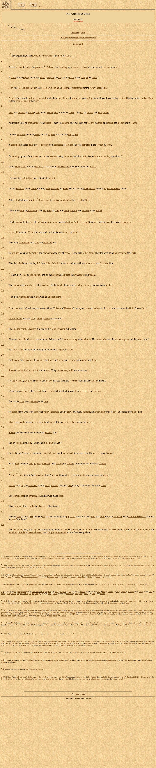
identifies (82, 592)
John (11, 88)
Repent (73, 210)
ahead (85, 67)
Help (41, 6)
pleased (92, 166)
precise (83, 660)
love (68, 603)
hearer (75, 643)
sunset (38, 391)
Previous (75, 33)
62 (126, 565)
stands (79, 645)
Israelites (4, 614)
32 (2, 386)
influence (98, 652)
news (41, 565)
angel (140, 612)
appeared (30, 88)
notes (45, 634)
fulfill (105, 603)
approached (17, 380)
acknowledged (23, 101)
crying (26, 77)
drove (30, 178)
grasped (28, 380)
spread (21, 349)
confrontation (87, 610)
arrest (9, 625)
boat (115, 253)
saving (137, 575)
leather (50, 112)
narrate (18, 634)
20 (2, 258)
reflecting (61, 660)
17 (2, 227)
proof (14, 519)
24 (2, 302)
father (48, 263)
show (72, 516)
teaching (46, 285)
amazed (21, 339)
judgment (20, 594)
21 (2, 268)
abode (39, 612)
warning (19, 506)
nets (96, 222)
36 (2, 427)
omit (34, 567)
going (89, 98)
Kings (57, 584)
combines (88, 641)
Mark (33, 556)
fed (81, 112)
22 (2, 280)
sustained (150, 614)
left (38, 263)
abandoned (24, 242)
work (126, 610)
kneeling (40, 475)
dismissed (42, 506)
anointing (109, 601)
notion (69, 660)
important (18, 567)
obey (140, 339)
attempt (40, 660)
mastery (114, 660)
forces (110, 614)
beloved (61, 166)
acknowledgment (34, 603)
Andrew (77, 222)
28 (2, 344)
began (36, 529)
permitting (100, 411)
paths (94, 77)
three (66, 556)
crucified (67, 565)
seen (119, 575)
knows (67, 652)
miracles (101, 641)
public (147, 623)
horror (10, 612)
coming (65, 123)
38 (2, 448)
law (2, 679)
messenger (76, 67)
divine (50, 601)
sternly (31, 506)
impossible (113, 529)
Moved (12, 485)
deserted (66, 422)
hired (88, 263)
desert (42, 77)
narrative (125, 643)
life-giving (17, 592)
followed (47, 242)
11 (2, 161)
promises (112, 625)
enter (133, 529)
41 (2, 480)
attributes (19, 575)
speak (116, 411)
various (46, 411)
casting (85, 222)
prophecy (27, 575)
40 (2, 468)
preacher (132, 556)
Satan (65, 188)
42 (2, 490)
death (55, 615)
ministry (113, 575)
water (37, 134)
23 (2, 290)
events (70, 556)
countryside (41, 98)
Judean (31, 98)
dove (95, 156)
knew (135, 411)
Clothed (7, 584)
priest (92, 516)
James (50, 253)
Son (60, 55)
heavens (53, 156)
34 (2, 406)
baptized (123, 98)
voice (13, 77)
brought (50, 391)
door (46, 401)
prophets (104, 643)
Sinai (55, 594)
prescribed (140, 516)
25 (2, 313)
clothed (21, 112)
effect (6, 643)
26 (2, 323)
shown (110, 677)
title (47, 556)
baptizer (126, 556)
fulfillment (32, 210)
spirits (126, 339)
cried (16, 308)
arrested (32, 200)
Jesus (44, 55)
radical (81, 610)
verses (13, 634)
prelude (128, 575)
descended (24, 610)
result (75, 610)
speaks (68, 584)
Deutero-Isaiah (26, 577)
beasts (92, 188)
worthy (90, 123)
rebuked (18, 318)
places (39, 532)
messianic (113, 603)
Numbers (130, 677)
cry (58, 329)
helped (49, 380)
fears (73, 652)
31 (2, 375)
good (37, 565)
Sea (31, 222)
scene (126, 623)
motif (66, 612)
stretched (32, 485)
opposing (95, 660)
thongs (121, 123)
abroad (91, 529)
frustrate (120, 610)
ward (46, 660)
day (25, 641)
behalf (150, 592)
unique (51, 603)
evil (121, 614)
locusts (90, 112)
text (40, 575)
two (76, 677)
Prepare (50, 77)
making (55, 643)
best (86, 643)
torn (66, 156)
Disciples (35, 634)
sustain (126, 612)
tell (43, 516)
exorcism (109, 641)
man (37, 296)
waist (71, 112)
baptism (65, 88)
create (56, 592)
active (97, 623)
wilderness (115, 556)
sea (107, 222)
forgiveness (95, 88)
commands (101, 339)
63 (149, 601)
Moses (131, 516)
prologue (12, 556)
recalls (39, 584)
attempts (112, 610)
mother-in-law (23, 370)
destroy (96, 308)
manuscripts (25, 567)
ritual (21, 679)
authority (87, 285)
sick (36, 370)
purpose (96, 453)
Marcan (117, 623)
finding (19, 442)
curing (41, 679)
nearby (45, 453)
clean (105, 475)
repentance (77, 88)
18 (2, 237)
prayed (90, 422)
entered (66, 275)
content (139, 641)
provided (12, 679)
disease (32, 677)
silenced (130, 660)
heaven (46, 558)
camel (31, 112)
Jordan (144, 98)
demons (96, 391)
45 (2, 524)
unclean (51, 296)
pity (22, 485)
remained (20, 188)
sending (63, 67)
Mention (122, 641)
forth (13, 615)
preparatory (76, 556)
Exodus (77, 575)
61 (124, 565)
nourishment (65, 614)
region (61, 349)
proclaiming (53, 88)
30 (2, 365)
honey (106, 112)
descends (87, 558)
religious (93, 679)
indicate (3, 612)
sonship (86, 594)
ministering (113, 612)
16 (2, 215)
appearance (100, 556)
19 (2, 247)
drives (47, 610)
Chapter (77, 44)
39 (2, 458)
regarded (30, 612)
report (85, 529)
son (59, 253)
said (16, 232)
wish (82, 475)
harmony (72, 612)
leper (13, 475)
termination (81, 623)
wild (100, 112)
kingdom (47, 210)
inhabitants (63, 98)
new (66, 339)
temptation (114, 558)
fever (47, 370)
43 (2, 501)
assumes (55, 679)
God (67, 55)
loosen (110, 123)
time (22, 210)
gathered (33, 401)
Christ (50, 55)
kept (57, 532)
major (134, 623)
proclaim (51, 623)
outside (21, 532)
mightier (49, 123)
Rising (12, 422)
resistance (40, 652)
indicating (44, 601)
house (51, 360)
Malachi (57, 575)
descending (104, 156)
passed (19, 222)
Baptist (22, 88)
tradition (90, 643)
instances (81, 677)
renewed (102, 594)
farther (35, 253)
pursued (48, 432)
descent (84, 601)
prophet (39, 67)
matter (64, 529)
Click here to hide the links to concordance (78, 38)
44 (2, 511)
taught (92, 275)
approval (76, 603)
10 (2, 150)
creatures (84, 612)
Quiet (39, 318)
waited (93, 380)
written (19, 67)
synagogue (79, 275)
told (71, 370)
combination (48, 575)
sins (106, 88)
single (21, 641)
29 (2, 354)
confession (30, 660)
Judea (76, 594)
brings (9, 615)
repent (133, 625)
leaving (15, 360)
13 (2, 183)
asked (32, 339)
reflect (54, 612)
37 (2, 437)
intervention (55, 601)
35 (2, 417)
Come (31, 232)
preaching (46, 463)
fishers (66, 232)
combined (105, 614)
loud (54, 329)
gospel (35, 55)
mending (122, 253)
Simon (55, 222)
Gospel (22, 556)
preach (70, 453)
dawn (35, 422)
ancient (100, 643)
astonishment (15, 643)
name (86, 660)
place (73, 422)
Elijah (48, 584)
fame (14, 349)
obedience (4, 615)
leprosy (16, 495)
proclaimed (33, 123)
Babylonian (50, 577)
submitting (111, 592)
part (137, 623)
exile (56, 577)
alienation (63, 615)
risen (74, 565)
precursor (149, 556)
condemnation (18, 625)
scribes (109, 285)
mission (142, 575)
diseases (55, 411)
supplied (58, 614)
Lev (40, 677)
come (87, 308)
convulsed (31, 329)
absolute (62, 643)
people (16, 285)
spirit (58, 296)
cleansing (117, 516)
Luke (100, 575)
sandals (134, 123)
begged (54, 475)
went (52, 422)
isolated (87, 645)
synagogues (34, 463)
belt (56, 112)
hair (37, 112)
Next (83, 33)
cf (84, 575)
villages (52, 453)
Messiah (107, 565)
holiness (50, 652)
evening (25, 391)
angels (107, 188)
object (61, 603)
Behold (49, 67)
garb (36, 584)
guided (147, 612)
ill (75, 391)
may (64, 453)
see (137, 625)
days (30, 144)
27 (2, 334)
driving (59, 463)
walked (15, 253)
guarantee (109, 660)
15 (2, 205)
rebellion (43, 615)
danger (17, 612)
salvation (48, 565)
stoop (100, 123)
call (24, 634)
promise (72, 601)
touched (54, 485)
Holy (131, 308)
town (22, 401)
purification (27, 679)
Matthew (90, 575)
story (91, 645)
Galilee (69, 144)
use (75, 660)
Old (89, 677)
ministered (115, 188)
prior (72, 623)
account (121, 623)
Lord (71, 77)
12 (2, 171)
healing (117, 641)
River (150, 98)
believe (85, 210)
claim (67, 643)
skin (28, 677)
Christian (93, 565)
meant (103, 601)
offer (102, 516)
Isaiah (28, 67)
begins (38, 556)
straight (84, 77)
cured (14, 411)
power (79, 652)
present (128, 614)
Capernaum (35, 275)
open (70, 156)
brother (69, 222)
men (75, 232)
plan (31, 623)
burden (3, 594)
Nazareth (58, 144)
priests (66, 679)
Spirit (75, 134)
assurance (91, 603)
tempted (55, 188)
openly (146, 529)
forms (23, 677)
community (99, 565)
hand (66, 210)
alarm (23, 643)
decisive (13, 594)
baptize (51, 134)
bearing (141, 592)
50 (46, 677)
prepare (106, 67)
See (31, 516)
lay (32, 370)
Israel (103, 592)
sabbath (56, 275)
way (118, 67)
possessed (84, 391)
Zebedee (68, 253)
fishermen (125, 222)
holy (70, 134)
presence (139, 610)
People (12, 98)
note (142, 625)
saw (43, 156)
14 (2, 193)
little (29, 253)
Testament (94, 677)
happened (15, 144)
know (108, 308)
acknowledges (53, 558)
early (22, 422)
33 (2, 396)
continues (131, 643)
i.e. (102, 625)
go (31, 453)
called (20, 263)
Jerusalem (76, 98)
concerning (34, 577)
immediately (63, 370)
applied (64, 577)
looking (49, 442)
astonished (30, 285)
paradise (61, 612)
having (79, 285)
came (45, 144)
